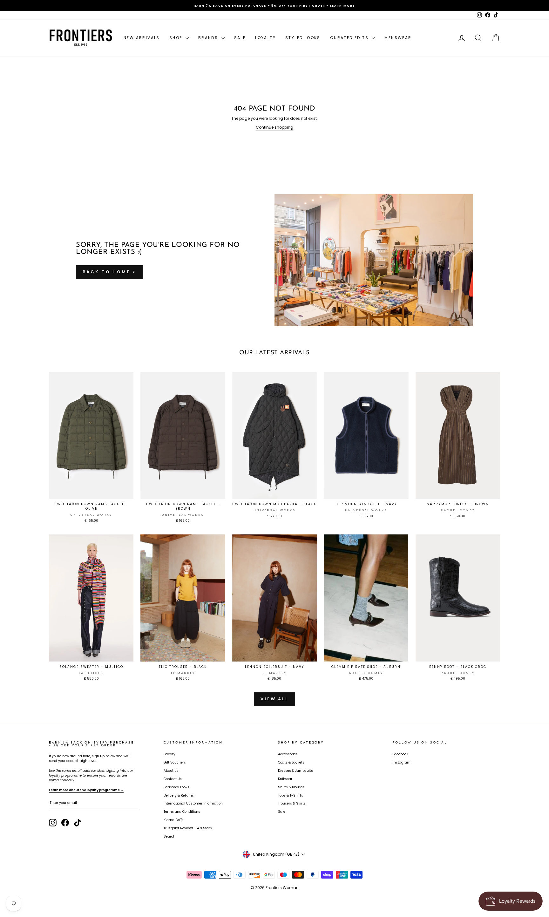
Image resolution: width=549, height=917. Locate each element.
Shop (176, 37)
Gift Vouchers (175, 762)
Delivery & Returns (179, 795)
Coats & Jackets (291, 762)
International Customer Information (193, 803)
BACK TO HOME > (109, 272)
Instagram (401, 762)
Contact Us (173, 779)
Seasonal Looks (176, 787)
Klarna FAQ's (174, 820)
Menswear (397, 37)
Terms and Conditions (182, 811)
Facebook (400, 754)
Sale (240, 37)
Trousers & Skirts (292, 803)
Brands (209, 37)
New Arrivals (142, 37)
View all (274, 699)
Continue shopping (274, 127)
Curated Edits (350, 37)
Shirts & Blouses (291, 787)
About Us (171, 770)
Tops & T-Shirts (290, 795)
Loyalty (265, 37)
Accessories (288, 754)
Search (169, 836)
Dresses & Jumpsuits (295, 770)
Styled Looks (303, 37)
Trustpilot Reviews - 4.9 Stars (188, 828)
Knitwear (285, 779)
